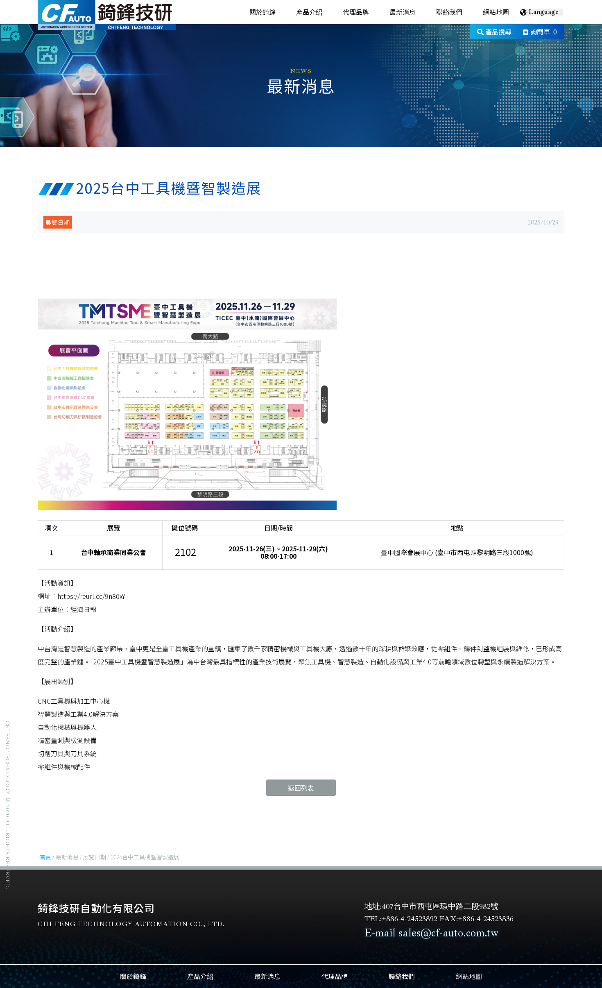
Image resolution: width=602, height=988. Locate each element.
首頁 (45, 857)
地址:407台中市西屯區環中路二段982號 (431, 906)
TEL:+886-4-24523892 (400, 918)
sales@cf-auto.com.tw (448, 933)
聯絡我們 (449, 12)
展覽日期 (57, 222)
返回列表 (301, 788)
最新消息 (402, 12)
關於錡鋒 (262, 12)
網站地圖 (496, 12)
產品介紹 (309, 12)
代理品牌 (356, 12)
